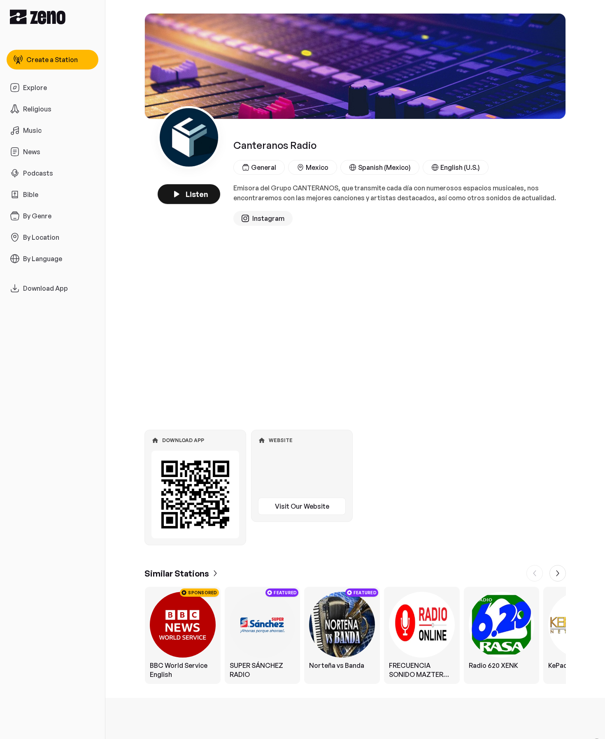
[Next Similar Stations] (557, 573)
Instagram (268, 218)
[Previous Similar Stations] (534, 573)
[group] (355, 635)
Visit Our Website (302, 506)
